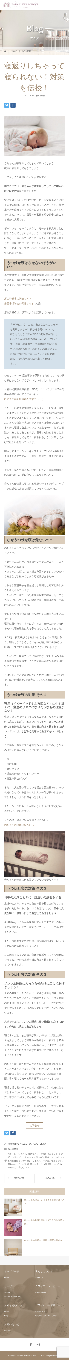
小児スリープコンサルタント (48, 1161)
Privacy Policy (41, 1311)
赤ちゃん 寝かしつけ (18, 1167)
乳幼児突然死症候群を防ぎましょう (24, 399)
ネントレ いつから (17, 1154)
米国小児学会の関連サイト (19, 303)
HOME (7, 1277)
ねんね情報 (40, 96)
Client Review (40, 1292)
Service (7, 1292)
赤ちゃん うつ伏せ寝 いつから (46, 1164)
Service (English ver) (12, 1296)
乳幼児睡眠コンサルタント (20, 1161)
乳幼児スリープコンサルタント (43, 1154)
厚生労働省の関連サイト (17, 298)
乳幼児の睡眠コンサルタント (50, 1157)
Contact (7, 1330)
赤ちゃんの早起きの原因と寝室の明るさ (43, 1240)
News (6, 1311)
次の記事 (50, 1178)
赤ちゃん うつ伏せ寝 (18, 1164)
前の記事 (19, 1178)
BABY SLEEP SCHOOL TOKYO (30, 1144)
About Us (39, 1277)
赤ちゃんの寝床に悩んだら (19, 824)
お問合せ (34, 1125)
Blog (6, 1315)
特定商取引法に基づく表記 (46, 1315)
